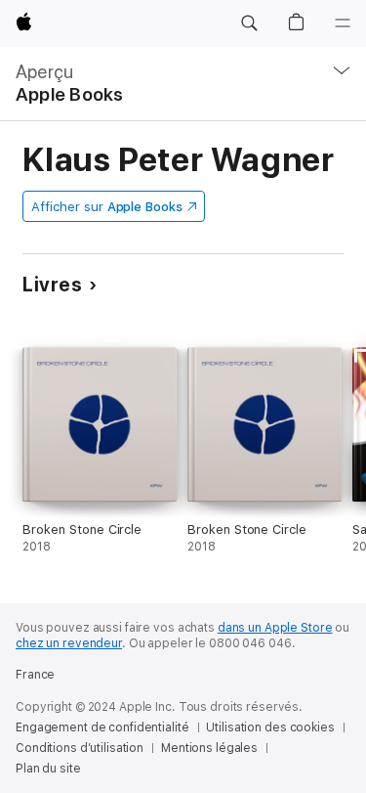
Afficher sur (106, 206)
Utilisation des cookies (270, 727)
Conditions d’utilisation (79, 748)
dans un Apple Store (275, 628)
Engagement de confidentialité (102, 727)
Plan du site (48, 768)
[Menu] (342, 23)
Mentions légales (209, 748)
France (35, 675)
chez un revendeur (69, 643)
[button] (248, 23)
